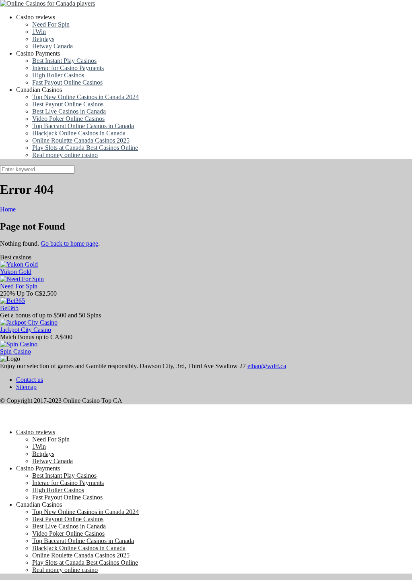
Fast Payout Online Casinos (67, 82)
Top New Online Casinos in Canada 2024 (85, 96)
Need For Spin (51, 24)
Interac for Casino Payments (68, 67)
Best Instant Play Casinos (64, 60)
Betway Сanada (52, 46)
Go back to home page (69, 243)
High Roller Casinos (58, 75)
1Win (39, 31)
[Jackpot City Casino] (29, 322)
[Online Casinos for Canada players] (47, 3)
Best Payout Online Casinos (67, 104)
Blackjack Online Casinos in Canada (79, 133)
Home (8, 209)
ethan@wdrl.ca (266, 365)
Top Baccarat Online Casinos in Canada (83, 125)
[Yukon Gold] (19, 264)
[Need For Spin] (22, 279)
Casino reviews (35, 17)
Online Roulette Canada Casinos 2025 (81, 140)
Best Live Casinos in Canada (69, 111)
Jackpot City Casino (25, 329)
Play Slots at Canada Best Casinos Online (85, 147)
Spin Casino (15, 351)
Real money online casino (65, 154)
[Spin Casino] (18, 344)
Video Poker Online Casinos (68, 118)
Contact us (29, 379)
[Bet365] (12, 300)
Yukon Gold (15, 271)
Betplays (43, 38)
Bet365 (9, 307)
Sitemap (26, 386)
